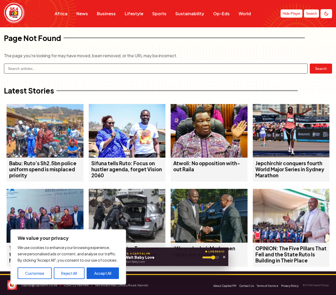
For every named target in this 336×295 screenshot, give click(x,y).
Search (321, 68)
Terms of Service (267, 285)
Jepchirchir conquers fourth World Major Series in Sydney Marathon (289, 169)
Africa (61, 13)
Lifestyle (134, 13)
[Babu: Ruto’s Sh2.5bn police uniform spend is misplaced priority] (45, 156)
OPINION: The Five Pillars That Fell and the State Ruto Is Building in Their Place (291, 254)
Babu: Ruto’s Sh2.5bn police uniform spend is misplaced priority (42, 169)
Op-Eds (221, 13)
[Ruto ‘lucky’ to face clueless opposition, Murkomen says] (209, 241)
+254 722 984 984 (76, 285)
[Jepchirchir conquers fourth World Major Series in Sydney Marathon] (291, 156)
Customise (34, 273)
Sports (159, 13)
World (245, 13)
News (82, 13)
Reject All (69, 273)
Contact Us (246, 285)
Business (106, 13)
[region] (68, 256)
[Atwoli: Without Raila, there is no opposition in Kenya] (209, 156)
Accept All (102, 273)
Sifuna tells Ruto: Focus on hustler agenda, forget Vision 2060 (126, 169)
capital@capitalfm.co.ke (39, 285)
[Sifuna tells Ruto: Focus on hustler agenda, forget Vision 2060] (127, 156)
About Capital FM (224, 285)
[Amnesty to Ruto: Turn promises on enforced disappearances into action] (127, 241)
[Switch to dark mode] (326, 13)
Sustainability (189, 13)
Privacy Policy (289, 285)
